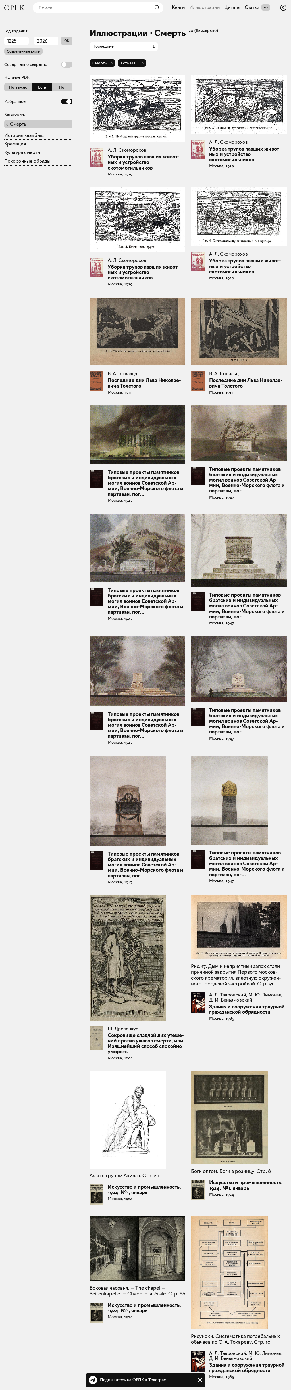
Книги (178, 7)
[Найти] (155, 7)
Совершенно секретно (25, 64)
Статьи (252, 7)
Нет (62, 87)
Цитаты (232, 7)
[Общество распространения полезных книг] (14, 7)
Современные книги (23, 51)
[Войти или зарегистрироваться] (283, 7)
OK (66, 41)
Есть (42, 87)
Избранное (15, 101)
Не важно (18, 87)
